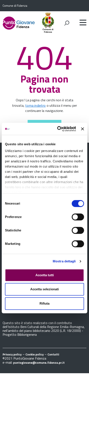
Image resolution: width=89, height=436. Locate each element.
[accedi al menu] (82, 22)
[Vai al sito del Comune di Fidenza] (48, 31)
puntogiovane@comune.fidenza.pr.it (39, 362)
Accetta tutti (44, 275)
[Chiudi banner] (82, 128)
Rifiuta (44, 303)
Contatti (53, 354)
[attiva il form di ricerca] (67, 23)
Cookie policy (34, 354)
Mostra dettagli (64, 261)
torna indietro (35, 105)
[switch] (78, 216)
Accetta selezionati (44, 289)
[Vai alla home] (19, 23)
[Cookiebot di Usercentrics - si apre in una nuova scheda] (57, 129)
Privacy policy (12, 354)
